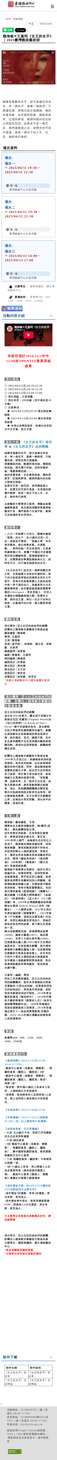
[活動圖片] (28, 67)
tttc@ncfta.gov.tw (32, 1424)
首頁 (8, 19)
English (46, 23)
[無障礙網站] (14, 1453)
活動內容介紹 (14, 316)
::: (3, 19)
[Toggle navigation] (52, 6)
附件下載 (10, 1357)
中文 (31, 23)
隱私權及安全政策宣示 (21, 1437)
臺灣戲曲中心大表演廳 (23, 189)
